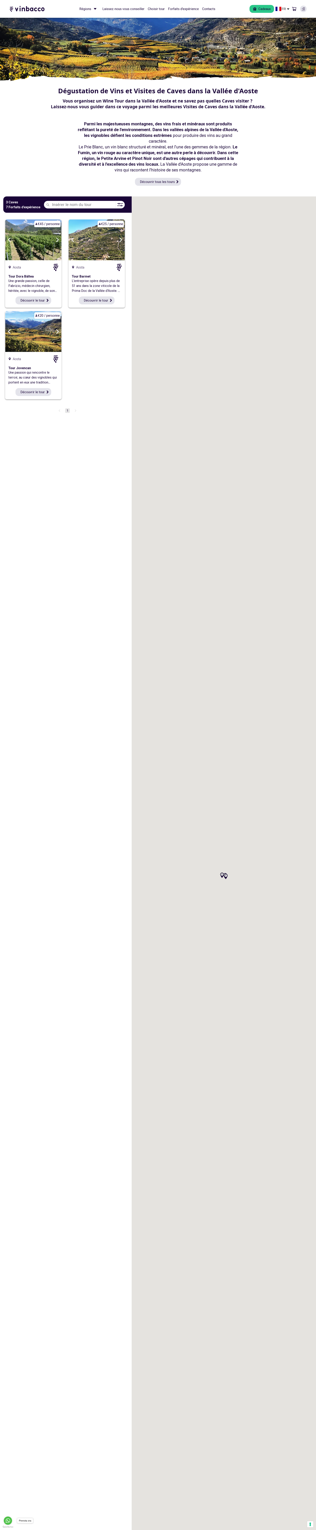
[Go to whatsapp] (8, 1521)
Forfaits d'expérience (183, 9)
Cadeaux (264, 9)
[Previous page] (59, 411)
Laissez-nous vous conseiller (123, 9)
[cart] (294, 9)
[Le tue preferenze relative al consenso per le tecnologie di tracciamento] (310, 1524)
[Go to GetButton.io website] (8, 1527)
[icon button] (95, 9)
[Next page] (75, 411)
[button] (226, 876)
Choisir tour (156, 9)
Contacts (208, 9)
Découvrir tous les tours (157, 182)
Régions (85, 9)
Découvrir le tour (32, 300)
